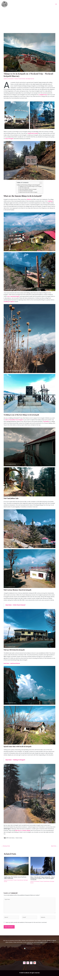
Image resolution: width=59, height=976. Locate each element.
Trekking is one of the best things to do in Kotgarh (30, 186)
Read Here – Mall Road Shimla (12, 663)
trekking (50, 201)
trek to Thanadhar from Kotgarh (14, 419)
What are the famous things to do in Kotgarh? (28, 185)
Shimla (29, 199)
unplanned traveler (33, 133)
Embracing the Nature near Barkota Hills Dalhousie (15, 877)
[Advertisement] (29, 19)
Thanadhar (46, 421)
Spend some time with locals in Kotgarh (28, 192)
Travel (16, 78)
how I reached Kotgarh (13, 296)
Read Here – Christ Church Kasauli (15, 605)
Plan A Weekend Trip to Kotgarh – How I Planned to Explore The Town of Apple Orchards (42, 878)
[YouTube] (34, 963)
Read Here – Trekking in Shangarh (15, 760)
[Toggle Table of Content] (40, 183)
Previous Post (6, 846)
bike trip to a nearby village (22, 830)
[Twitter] (27, 963)
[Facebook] (24, 963)
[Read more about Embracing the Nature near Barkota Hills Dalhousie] (16, 866)
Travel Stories (21, 78)
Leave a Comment (8, 78)
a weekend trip (43, 94)
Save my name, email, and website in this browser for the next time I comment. (26, 922)
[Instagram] (31, 963)
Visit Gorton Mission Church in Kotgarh (28, 189)
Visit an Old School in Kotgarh (26, 190)
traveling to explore (9, 301)
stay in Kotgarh (9, 138)
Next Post (54, 846)
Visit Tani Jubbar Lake (24, 187)
